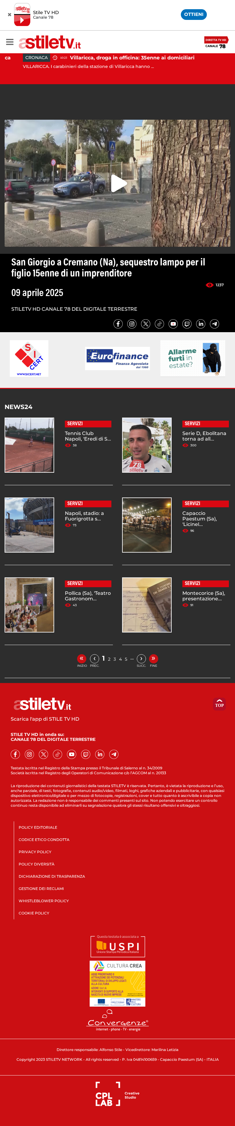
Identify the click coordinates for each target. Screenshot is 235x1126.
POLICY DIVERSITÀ (36, 864)
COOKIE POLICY (34, 913)
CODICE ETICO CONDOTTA (44, 839)
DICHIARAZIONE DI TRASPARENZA (52, 876)
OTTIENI (193, 14)
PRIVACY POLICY (35, 852)
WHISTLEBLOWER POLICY (44, 901)
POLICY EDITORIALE (38, 827)
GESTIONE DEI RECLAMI (41, 888)
